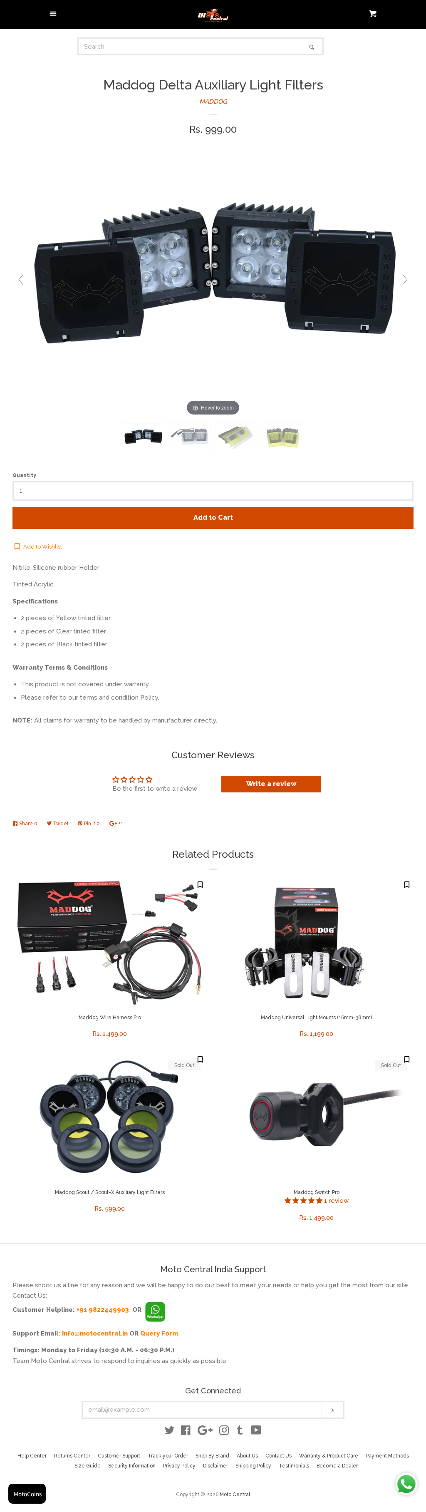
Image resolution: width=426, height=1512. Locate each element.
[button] (304, 1200)
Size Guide (87, 1466)
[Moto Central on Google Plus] (205, 1432)
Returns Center (72, 1456)
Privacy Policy (179, 1466)
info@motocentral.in (95, 1333)
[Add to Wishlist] (200, 884)
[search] (190, 46)
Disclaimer (215, 1466)
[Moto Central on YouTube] (256, 1432)
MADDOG (213, 101)
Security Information (132, 1466)
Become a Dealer (337, 1466)
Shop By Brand (212, 1456)
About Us (247, 1456)
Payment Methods (387, 1456)
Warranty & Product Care (328, 1456)
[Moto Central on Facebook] (186, 1432)
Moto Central (235, 1494)
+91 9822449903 (103, 1309)
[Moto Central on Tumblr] (240, 1432)
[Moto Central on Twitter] (170, 1432)
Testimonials (294, 1466)
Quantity (24, 475)
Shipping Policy (253, 1466)
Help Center (32, 1456)
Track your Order (168, 1456)
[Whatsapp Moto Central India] (155, 1309)
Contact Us (278, 1456)
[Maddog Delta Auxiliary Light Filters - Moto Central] (143, 438)
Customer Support (119, 1456)
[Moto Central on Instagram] (224, 1432)
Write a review (271, 784)
